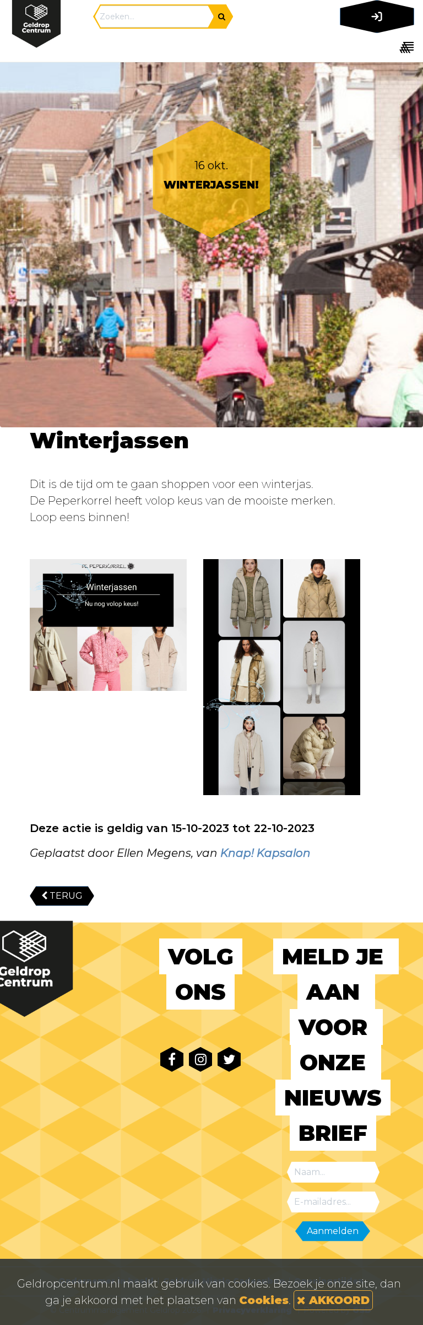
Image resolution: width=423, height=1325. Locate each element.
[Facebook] (172, 1059)
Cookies (264, 1300)
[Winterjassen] (108, 625)
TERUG (65, 896)
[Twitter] (229, 1059)
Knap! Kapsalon (265, 853)
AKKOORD (338, 1300)
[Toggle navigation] (374, 47)
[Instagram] (200, 1059)
